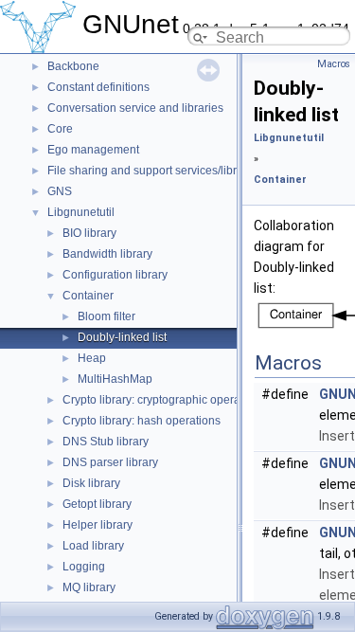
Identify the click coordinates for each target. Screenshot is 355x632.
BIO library (89, 233)
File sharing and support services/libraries (154, 170)
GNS (59, 191)
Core (60, 128)
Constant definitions (98, 87)
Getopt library (97, 504)
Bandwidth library (107, 254)
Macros (333, 64)
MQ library (88, 587)
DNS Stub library (105, 441)
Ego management (93, 149)
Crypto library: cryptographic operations (163, 399)
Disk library (91, 483)
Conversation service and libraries (135, 108)
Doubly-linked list (122, 337)
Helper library (97, 525)
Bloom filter (106, 316)
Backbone (73, 66)
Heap (92, 358)
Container (88, 295)
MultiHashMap (115, 379)
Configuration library (115, 274)
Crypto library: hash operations (141, 420)
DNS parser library (110, 462)
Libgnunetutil (81, 212)
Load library (93, 545)
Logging (83, 566)
